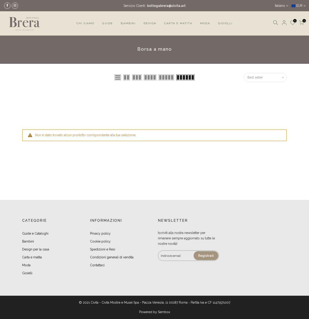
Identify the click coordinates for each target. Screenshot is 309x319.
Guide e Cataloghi (35, 233)
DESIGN (150, 23)
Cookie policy (100, 241)
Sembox (164, 312)
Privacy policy (100, 233)
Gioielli (27, 273)
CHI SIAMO (85, 23)
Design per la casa (35, 249)
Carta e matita (32, 257)
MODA (205, 23)
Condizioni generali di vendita (111, 257)
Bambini (28, 241)
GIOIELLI (225, 23)
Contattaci (97, 265)
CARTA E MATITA (178, 23)
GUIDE (107, 23)
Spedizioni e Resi (102, 249)
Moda (26, 265)
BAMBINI (128, 23)
